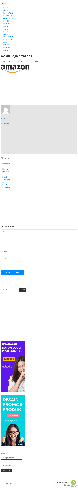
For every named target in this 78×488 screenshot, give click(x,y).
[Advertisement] (39, 91)
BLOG (5, 26)
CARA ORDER (8, 18)
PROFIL (6, 10)
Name (3, 454)
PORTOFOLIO (8, 13)
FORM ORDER (8, 16)
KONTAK (6, 24)
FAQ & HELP (7, 21)
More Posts (5, 124)
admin (23, 61)
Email (3, 462)
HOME (5, 8)
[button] (39, 29)
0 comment (34, 61)
